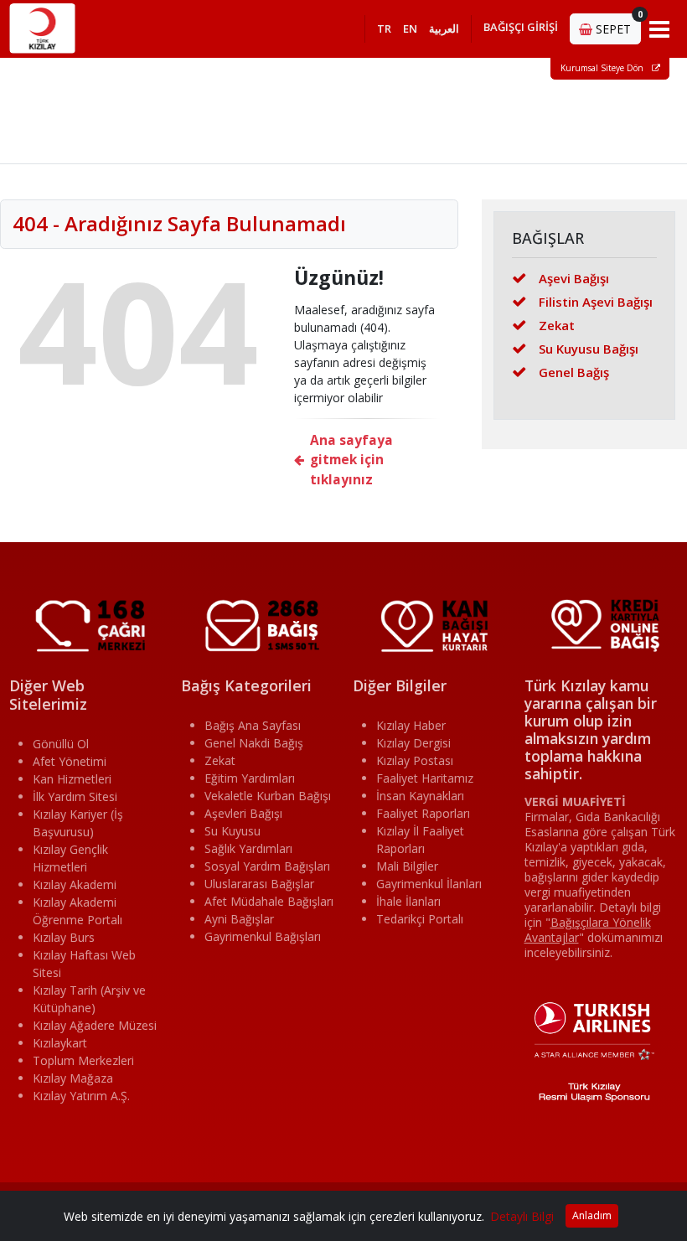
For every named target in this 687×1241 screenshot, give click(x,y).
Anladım (592, 1215)
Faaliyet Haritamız (424, 778)
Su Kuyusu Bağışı (588, 348)
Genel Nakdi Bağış (253, 743)
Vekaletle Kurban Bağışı (267, 796)
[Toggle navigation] (660, 28)
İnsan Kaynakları (420, 796)
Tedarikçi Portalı (419, 919)
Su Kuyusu (232, 831)
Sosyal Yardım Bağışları (267, 866)
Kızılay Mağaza (73, 1078)
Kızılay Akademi (74, 884)
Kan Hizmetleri (72, 779)
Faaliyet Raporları (423, 813)
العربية (444, 28)
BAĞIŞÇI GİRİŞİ (520, 26)
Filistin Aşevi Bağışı (596, 301)
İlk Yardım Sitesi (75, 796)
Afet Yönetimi (69, 761)
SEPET (616, 25)
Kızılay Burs (64, 937)
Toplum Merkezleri (83, 1060)
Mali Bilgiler (407, 866)
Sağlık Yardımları (248, 848)
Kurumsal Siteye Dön (603, 68)
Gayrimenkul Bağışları (262, 936)
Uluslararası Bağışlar (259, 884)
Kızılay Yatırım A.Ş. (81, 1096)
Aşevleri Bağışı (243, 813)
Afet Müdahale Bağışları (268, 901)
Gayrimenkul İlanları (429, 884)
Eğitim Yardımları (249, 778)
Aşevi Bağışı (574, 278)
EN (410, 28)
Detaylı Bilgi (522, 1216)
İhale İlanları (408, 901)
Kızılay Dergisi (413, 743)
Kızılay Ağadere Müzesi (95, 1025)
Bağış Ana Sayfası (252, 725)
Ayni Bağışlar (239, 919)
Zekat (557, 325)
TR (384, 28)
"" (587, 929)
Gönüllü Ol (61, 744)
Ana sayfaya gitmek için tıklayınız (351, 460)
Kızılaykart (60, 1043)
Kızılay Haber (411, 725)
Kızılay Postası (414, 760)
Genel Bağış (574, 372)
